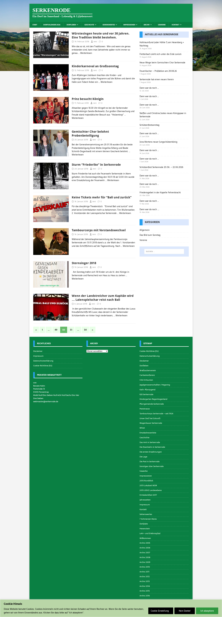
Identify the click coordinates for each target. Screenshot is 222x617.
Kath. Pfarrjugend (147, 389)
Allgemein (145, 230)
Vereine (143, 240)
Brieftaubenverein (148, 370)
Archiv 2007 (145, 552)
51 (71, 329)
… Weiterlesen (85, 53)
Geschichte (89, 24)
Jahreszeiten (145, 499)
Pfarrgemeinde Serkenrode (152, 404)
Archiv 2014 (145, 586)
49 (56, 329)
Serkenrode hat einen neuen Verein (157, 79)
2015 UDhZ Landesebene (151, 490)
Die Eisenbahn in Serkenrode (152, 447)
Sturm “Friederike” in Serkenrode (96, 164)
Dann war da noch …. (149, 209)
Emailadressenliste (148, 432)
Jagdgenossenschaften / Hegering (155, 384)
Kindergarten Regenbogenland (153, 399)
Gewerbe (162, 24)
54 (85, 329)
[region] (111, 608)
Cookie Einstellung (160, 610)
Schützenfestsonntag (149, 125)
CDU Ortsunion (146, 380)
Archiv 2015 (145, 590)
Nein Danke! (184, 610)
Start (34, 24)
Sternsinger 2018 (84, 263)
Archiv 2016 (145, 595)
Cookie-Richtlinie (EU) (42, 365)
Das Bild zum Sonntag (150, 235)
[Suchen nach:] (164, 251)
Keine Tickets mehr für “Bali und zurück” (102, 197)
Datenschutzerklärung (43, 360)
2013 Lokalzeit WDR (148, 485)
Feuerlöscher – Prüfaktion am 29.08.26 (158, 71)
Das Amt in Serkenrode (150, 442)
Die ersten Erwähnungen (151, 451)
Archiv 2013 (145, 581)
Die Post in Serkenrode (149, 461)
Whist (142, 427)
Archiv (147, 24)
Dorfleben (71, 24)
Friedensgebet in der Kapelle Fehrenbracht (160, 192)
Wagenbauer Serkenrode (151, 423)
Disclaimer (37, 351)
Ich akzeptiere (207, 610)
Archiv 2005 (145, 542)
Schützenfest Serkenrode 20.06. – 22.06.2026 (161, 167)
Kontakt (175, 24)
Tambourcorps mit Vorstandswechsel (99, 230)
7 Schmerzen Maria (148, 519)
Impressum (38, 356)
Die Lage (143, 456)
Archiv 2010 (145, 566)
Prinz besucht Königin (88, 99)
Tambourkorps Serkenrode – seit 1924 (156, 413)
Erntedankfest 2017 (148, 495)
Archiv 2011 (144, 571)
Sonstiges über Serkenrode (152, 466)
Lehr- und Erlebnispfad (150, 533)
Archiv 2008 (145, 557)
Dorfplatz (144, 523)
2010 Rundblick (146, 480)
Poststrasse (145, 408)
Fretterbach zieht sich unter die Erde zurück (160, 54)
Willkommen (145, 538)
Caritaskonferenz (147, 375)
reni (95, 41)
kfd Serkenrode (146, 394)
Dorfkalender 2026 (51, 24)
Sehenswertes (109, 24)
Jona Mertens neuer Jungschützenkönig (158, 142)
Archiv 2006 (145, 547)
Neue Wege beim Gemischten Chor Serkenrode (162, 62)
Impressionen (129, 24)
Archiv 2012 (145, 576)
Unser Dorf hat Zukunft (150, 418)
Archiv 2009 (145, 562)
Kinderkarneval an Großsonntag (95, 66)
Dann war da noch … (149, 88)
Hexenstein (145, 528)
